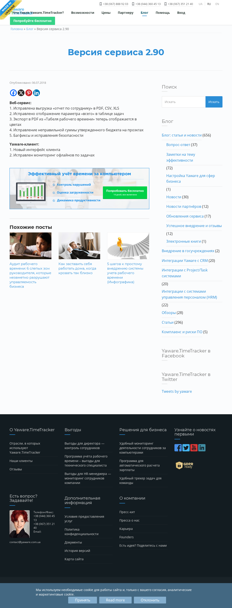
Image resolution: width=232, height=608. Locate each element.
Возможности (82, 12)
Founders (126, 537)
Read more (115, 600)
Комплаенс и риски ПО (182, 331)
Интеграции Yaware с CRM (185, 260)
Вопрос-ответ (178, 144)
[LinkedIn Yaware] (202, 450)
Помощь (163, 12)
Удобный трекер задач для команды (140, 480)
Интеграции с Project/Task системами (185, 273)
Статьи (168, 322)
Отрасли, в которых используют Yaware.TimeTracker (25, 448)
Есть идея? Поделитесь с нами (143, 545)
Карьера (126, 529)
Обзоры (169, 312)
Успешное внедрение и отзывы (194, 225)
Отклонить (150, 600)
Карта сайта (74, 559)
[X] (21, 92)
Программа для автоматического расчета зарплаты (139, 465)
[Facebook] (13, 92)
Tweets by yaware (177, 391)
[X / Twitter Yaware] (186, 450)
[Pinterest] (28, 92)
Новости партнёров (183, 206)
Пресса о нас (129, 520)
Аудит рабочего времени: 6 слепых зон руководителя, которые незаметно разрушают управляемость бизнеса (30, 275)
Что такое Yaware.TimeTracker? (38, 12)
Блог (144, 12)
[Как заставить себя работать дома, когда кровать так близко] (79, 245)
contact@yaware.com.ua (25, 542)
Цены (106, 12)
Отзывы (16, 469)
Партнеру (125, 12)
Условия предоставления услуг (84, 518)
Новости (173, 196)
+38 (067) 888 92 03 (115, 4)
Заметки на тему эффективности (180, 157)
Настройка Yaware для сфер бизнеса (190, 178)
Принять (82, 600)
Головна (17, 29)
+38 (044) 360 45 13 (148, 4)
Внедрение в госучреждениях (188, 250)
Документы (73, 542)
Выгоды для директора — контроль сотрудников (84, 445)
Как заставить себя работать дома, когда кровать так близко (77, 268)
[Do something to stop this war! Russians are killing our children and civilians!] (11, 10)
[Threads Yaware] (206, 450)
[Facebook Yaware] (178, 450)
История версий (77, 550)
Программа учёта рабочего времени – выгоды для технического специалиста (86, 460)
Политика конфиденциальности (82, 531)
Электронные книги (183, 241)
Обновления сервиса (185, 216)
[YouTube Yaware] (194, 450)
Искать (213, 102)
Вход (181, 12)
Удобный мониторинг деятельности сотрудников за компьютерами (142, 448)
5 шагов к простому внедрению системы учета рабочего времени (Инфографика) (125, 273)
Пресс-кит (127, 512)
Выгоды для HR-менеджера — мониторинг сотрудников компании (88, 478)
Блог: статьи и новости (182, 135)
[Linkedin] (36, 92)
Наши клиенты (21, 461)
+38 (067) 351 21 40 (180, 4)
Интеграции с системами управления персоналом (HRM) (189, 294)
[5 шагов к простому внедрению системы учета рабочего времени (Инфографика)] (128, 247)
